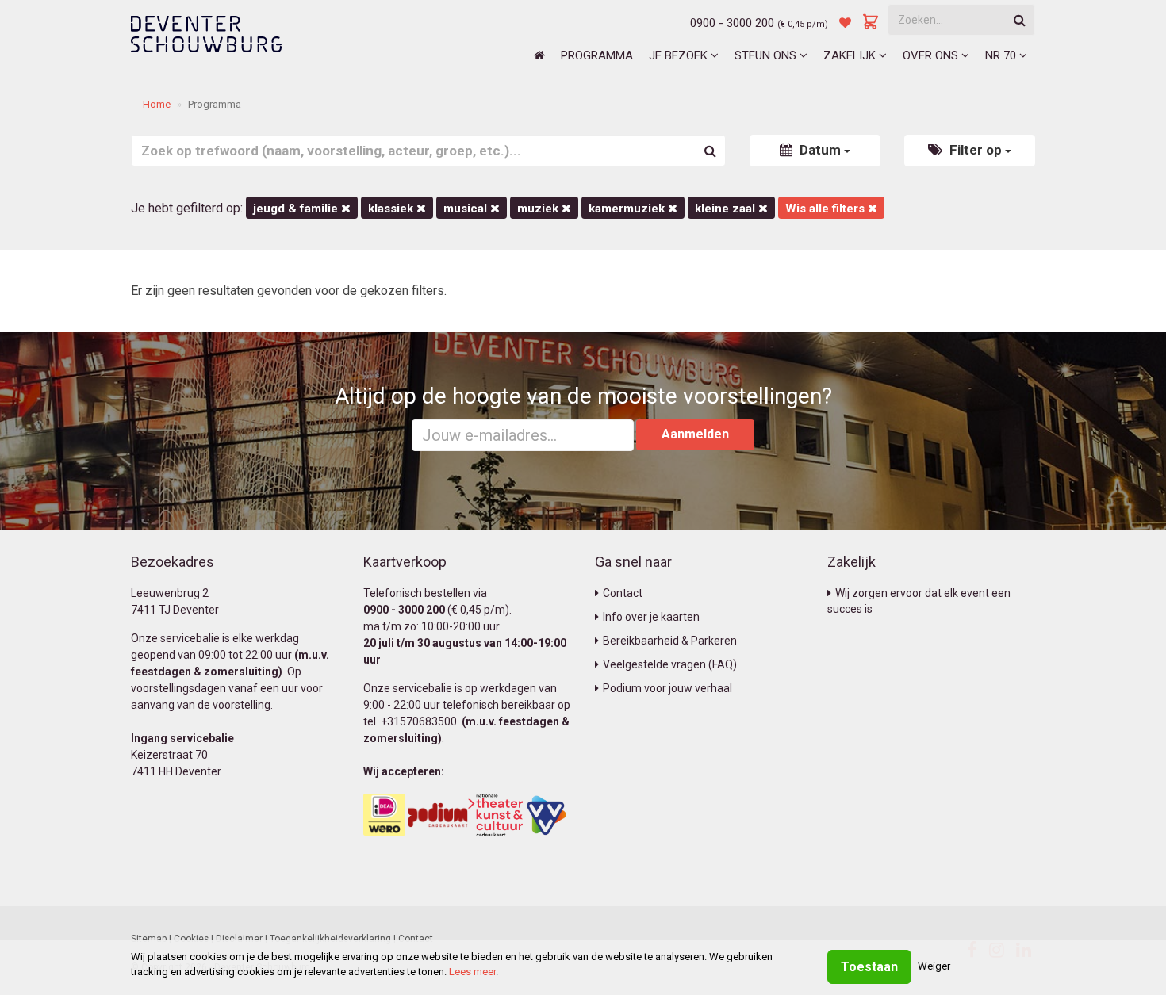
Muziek (539, 208)
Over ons (932, 55)
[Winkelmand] (871, 23)
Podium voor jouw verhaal (667, 688)
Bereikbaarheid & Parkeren (670, 640)
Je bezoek (680, 55)
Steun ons (767, 55)
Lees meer (472, 972)
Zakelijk (851, 55)
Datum (820, 150)
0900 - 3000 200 (732, 23)
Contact (622, 593)
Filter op (975, 150)
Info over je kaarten (651, 616)
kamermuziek (628, 208)
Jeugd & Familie (297, 208)
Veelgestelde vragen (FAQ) (670, 664)
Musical (466, 208)
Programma (597, 55)
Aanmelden (695, 434)
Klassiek (392, 208)
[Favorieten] (845, 23)
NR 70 (1002, 55)
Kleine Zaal (726, 208)
